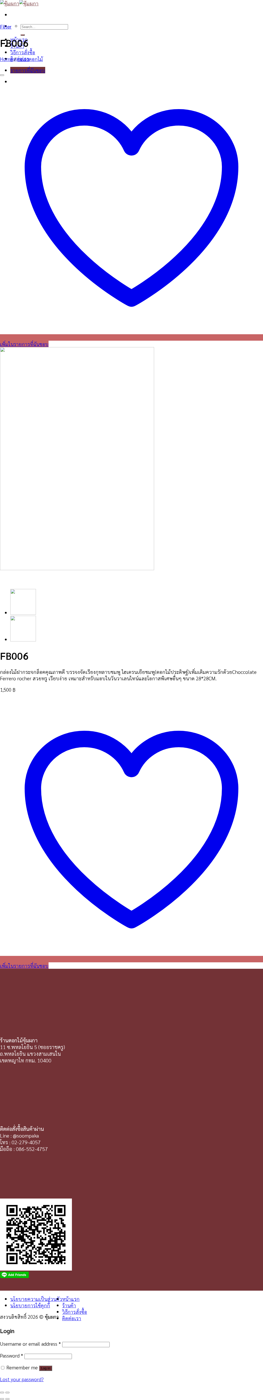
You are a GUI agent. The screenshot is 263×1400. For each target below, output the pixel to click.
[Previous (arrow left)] (2, 1399)
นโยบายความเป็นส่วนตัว (36, 1299)
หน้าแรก (71, 1299)
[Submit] (23, 35)
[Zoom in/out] (7, 1392)
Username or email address (30, 1343)
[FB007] (23, 612)
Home (6, 59)
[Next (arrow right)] (7, 1399)
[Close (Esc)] (2, 1392)
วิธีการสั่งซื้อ (22, 52)
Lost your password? (22, 1379)
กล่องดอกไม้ (30, 59)
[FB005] (23, 639)
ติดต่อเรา (71, 1318)
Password (11, 1355)
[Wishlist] (2, 75)
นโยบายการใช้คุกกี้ (30, 1305)
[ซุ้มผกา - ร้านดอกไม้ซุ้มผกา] (19, 3)
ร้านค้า (69, 1305)
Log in (45, 1368)
